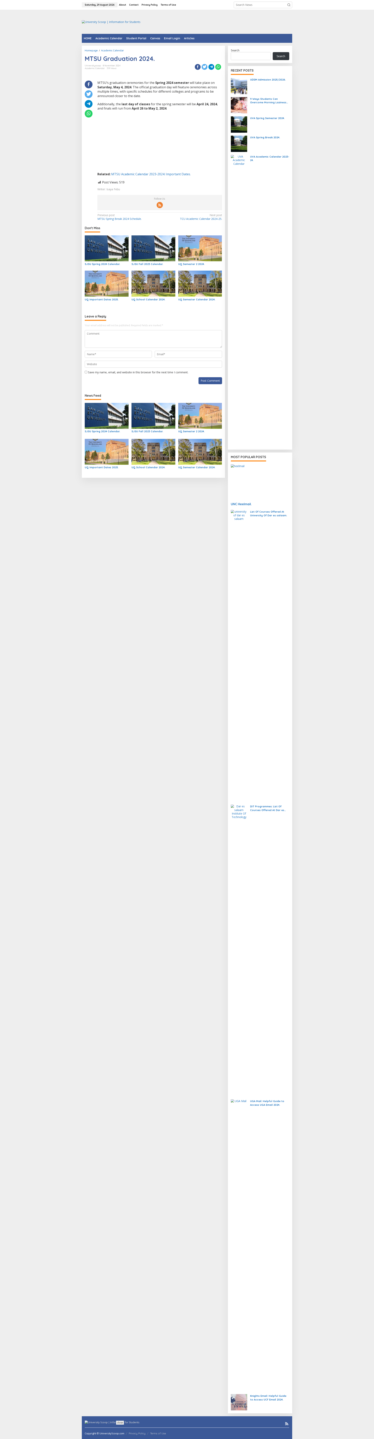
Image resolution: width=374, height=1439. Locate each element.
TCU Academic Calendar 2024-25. (201, 216)
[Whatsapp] (218, 67)
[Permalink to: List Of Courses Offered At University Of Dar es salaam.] (239, 655)
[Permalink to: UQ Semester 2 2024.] (200, 248)
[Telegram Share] (211, 67)
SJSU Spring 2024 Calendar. (102, 264)
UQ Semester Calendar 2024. (196, 299)
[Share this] (198, 67)
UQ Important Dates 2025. (101, 299)
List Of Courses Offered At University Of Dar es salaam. (268, 513)
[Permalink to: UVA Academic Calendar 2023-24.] (239, 300)
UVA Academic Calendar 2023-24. (269, 158)
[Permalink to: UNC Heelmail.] (260, 481)
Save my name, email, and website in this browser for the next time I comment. (138, 372)
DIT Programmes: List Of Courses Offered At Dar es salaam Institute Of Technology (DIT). (267, 808)
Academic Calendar (95, 68)
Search (235, 50)
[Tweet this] (204, 67)
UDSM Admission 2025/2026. (268, 79)
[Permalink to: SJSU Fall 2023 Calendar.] (153, 248)
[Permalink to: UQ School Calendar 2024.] (153, 283)
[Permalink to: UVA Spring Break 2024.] (239, 143)
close (120, 1422)
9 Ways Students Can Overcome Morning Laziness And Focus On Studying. (268, 100)
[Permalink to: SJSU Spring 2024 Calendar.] (107, 248)
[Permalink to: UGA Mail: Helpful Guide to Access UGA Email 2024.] (239, 1245)
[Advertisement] (221, 21)
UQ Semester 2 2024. (191, 264)
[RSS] (160, 205)
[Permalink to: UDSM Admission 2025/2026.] (239, 86)
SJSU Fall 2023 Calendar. (147, 264)
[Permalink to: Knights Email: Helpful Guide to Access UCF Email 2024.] (239, 1402)
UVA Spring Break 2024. (265, 137)
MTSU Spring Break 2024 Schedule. (119, 216)
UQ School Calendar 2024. (148, 299)
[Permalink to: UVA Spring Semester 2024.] (239, 124)
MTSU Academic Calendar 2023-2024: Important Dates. (151, 174)
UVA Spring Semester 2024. (267, 118)
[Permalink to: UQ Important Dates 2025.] (107, 283)
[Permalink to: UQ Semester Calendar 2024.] (200, 283)
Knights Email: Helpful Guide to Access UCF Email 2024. (268, 1397)
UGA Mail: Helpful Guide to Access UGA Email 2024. (267, 1103)
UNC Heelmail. (241, 504)
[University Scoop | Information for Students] (111, 21)
